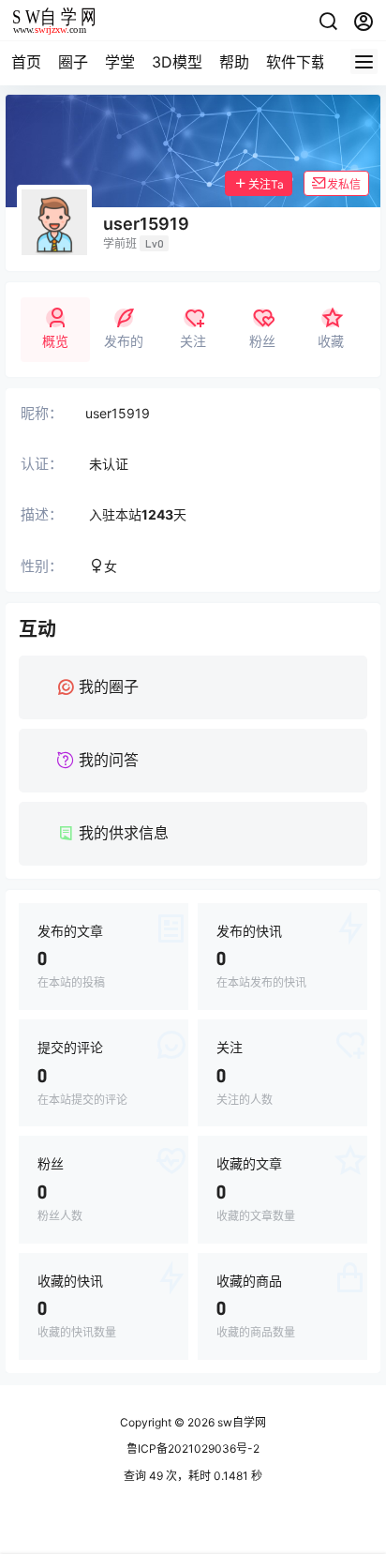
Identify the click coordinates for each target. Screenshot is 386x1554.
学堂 (120, 62)
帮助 (234, 62)
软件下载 (296, 62)
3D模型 (177, 62)
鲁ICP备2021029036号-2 (193, 1448)
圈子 (73, 62)
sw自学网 (240, 1422)
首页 (26, 62)
